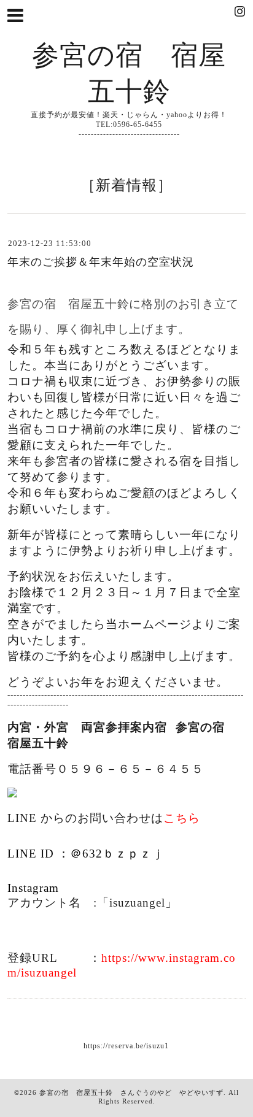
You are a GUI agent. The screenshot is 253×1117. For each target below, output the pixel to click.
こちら (181, 818)
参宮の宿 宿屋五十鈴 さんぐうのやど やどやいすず (131, 1092)
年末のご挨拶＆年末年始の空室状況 (100, 262)
